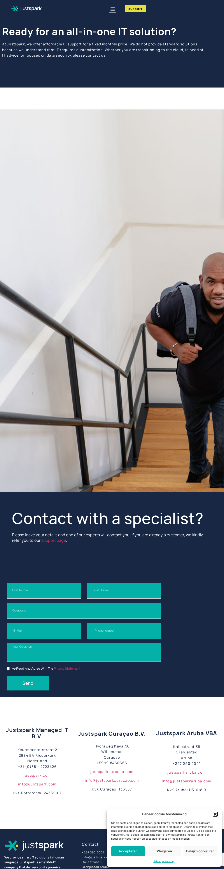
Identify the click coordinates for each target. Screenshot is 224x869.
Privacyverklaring (164, 861)
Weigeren (164, 851)
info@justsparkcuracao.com (112, 780)
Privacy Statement (67, 668)
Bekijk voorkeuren (200, 851)
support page (53, 540)
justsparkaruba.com (186, 772)
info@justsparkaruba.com (187, 781)
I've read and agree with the (45, 668)
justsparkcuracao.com (111, 771)
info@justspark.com (37, 784)
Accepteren (128, 851)
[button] (215, 814)
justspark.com (37, 775)
